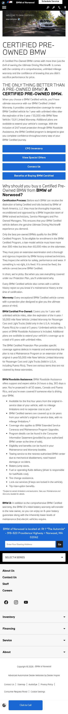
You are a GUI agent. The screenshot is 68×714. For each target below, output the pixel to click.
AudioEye (33, 684)
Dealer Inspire (53, 675)
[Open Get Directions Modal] (65, 7)
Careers (7, 590)
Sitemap (21, 684)
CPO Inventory (34, 148)
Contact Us (34, 166)
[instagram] (16, 602)
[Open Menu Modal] (4, 7)
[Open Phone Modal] (59, 7)
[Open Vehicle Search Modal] (48, 7)
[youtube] (26, 602)
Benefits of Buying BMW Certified (34, 175)
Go (59, 544)
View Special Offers (34, 157)
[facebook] (6, 602)
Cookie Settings (38, 691)
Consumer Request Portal (15, 691)
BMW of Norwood (43, 666)
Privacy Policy (47, 684)
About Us (8, 570)
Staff (5, 583)
